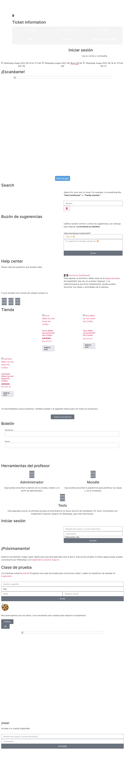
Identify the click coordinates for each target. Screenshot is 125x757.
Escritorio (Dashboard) (79, 275)
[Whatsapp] (4, 302)
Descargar (62, 178)
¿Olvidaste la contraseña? (56, 752)
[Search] (67, 208)
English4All (6, 576)
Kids (30, 39)
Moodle (93, 482)
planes (26, 573)
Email (8, 441)
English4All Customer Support (45, 560)
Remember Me (72, 537)
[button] (93, 275)
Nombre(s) (9, 430)
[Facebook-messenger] (11, 302)
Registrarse (75, 752)
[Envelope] (18, 302)
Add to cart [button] (47, 348)
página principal (112, 278)
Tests (62, 505)
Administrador (32, 482)
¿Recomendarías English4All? (77, 233)
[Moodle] (93, 474)
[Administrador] (32, 474)
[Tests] (62, 498)
